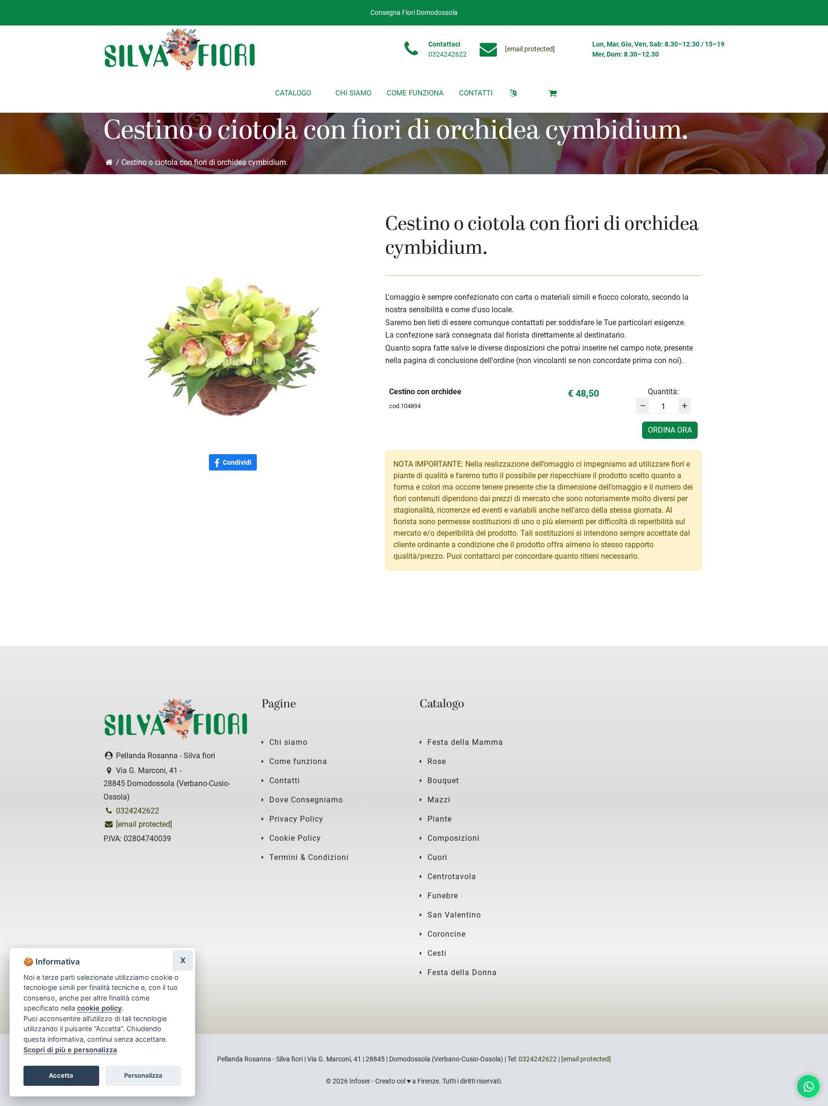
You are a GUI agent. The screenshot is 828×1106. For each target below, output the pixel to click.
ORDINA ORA (670, 430)
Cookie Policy (295, 838)
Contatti (284, 780)
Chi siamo (288, 742)
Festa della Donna (462, 972)
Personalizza (143, 1075)
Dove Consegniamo (306, 799)
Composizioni (453, 838)
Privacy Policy (296, 819)
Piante (439, 819)
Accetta (61, 1075)
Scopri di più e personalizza (70, 1050)
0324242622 (447, 54)
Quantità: (663, 391)
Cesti (437, 953)
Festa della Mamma (465, 742)
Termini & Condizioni (309, 857)
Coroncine (446, 934)
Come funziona (298, 761)
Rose (436, 761)
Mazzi (438, 799)
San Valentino (454, 914)
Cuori (437, 857)
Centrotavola (451, 876)
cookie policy (99, 1008)
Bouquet (443, 780)
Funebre (442, 895)
